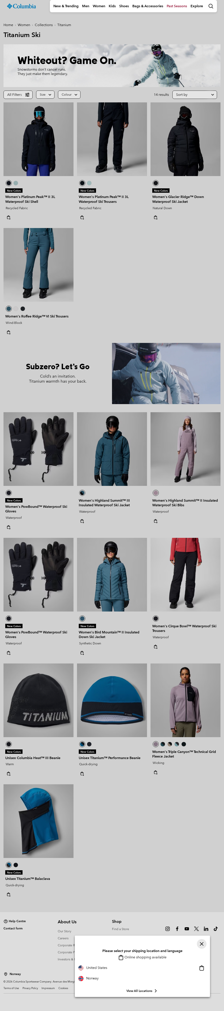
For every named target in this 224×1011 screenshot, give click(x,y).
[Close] (201, 944)
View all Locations (139, 991)
